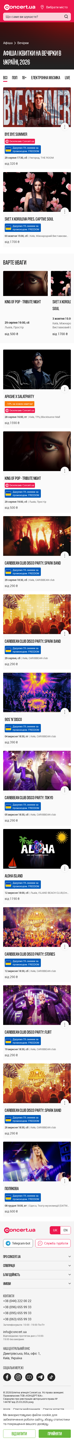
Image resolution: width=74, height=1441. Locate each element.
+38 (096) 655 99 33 (17, 1307)
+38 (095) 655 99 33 (17, 1313)
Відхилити (19, 1433)
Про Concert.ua (12, 1256)
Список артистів (53, 1409)
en (65, 1230)
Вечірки (23, 43)
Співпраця (9, 1265)
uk (55, 1230)
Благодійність (11, 1274)
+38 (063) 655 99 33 (17, 1319)
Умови (7, 1283)
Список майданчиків (26, 1409)
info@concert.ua (15, 1332)
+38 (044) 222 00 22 (17, 1301)
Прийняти (55, 1433)
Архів (6, 1409)
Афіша (8, 43)
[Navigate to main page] (19, 7)
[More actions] (65, 127)
